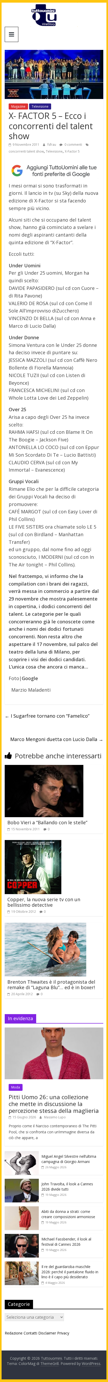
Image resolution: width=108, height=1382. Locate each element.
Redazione (14, 1333)
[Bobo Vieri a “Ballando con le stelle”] (44, 768)
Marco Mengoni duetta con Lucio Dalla (56, 739)
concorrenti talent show (26, 151)
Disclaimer (47, 1333)
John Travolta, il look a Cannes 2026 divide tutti (67, 1186)
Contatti (30, 1333)
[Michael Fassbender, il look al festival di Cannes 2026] (22, 1236)
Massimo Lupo (55, 1117)
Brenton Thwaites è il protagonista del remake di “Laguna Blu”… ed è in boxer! (51, 985)
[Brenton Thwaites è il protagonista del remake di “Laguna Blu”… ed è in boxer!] (45, 926)
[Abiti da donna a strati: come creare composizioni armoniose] (22, 1209)
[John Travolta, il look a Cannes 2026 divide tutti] (22, 1181)
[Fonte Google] (54, 170)
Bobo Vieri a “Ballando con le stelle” (47, 822)
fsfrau (52, 144)
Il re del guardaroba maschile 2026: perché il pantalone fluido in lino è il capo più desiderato (69, 1271)
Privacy (63, 1333)
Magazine (18, 106)
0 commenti (73, 144)
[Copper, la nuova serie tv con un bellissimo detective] (33, 843)
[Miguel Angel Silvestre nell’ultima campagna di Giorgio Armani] (22, 1153)
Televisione (40, 106)
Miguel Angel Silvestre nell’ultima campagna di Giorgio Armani (68, 1159)
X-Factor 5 (72, 151)
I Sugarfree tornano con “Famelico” (47, 716)
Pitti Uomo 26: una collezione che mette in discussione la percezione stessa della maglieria (54, 1104)
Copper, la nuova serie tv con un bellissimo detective (43, 902)
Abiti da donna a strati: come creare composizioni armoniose (68, 1214)
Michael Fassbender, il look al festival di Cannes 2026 (66, 1242)
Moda (15, 1087)
